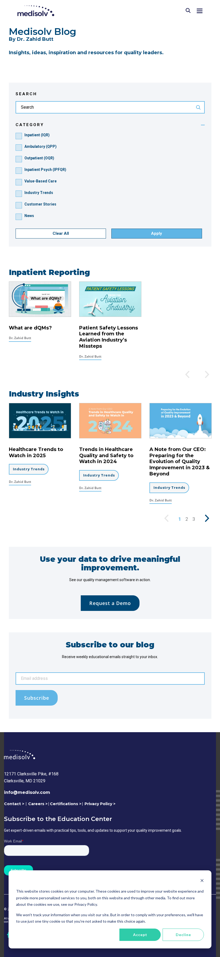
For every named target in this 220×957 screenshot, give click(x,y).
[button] (200, 10)
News (29, 216)
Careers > (37, 803)
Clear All (61, 233)
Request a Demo (110, 603)
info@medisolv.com (27, 792)
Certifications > (65, 803)
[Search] (188, 10)
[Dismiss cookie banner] (202, 881)
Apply (156, 233)
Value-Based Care (40, 181)
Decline (183, 934)
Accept (140, 934)
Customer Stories (40, 204)
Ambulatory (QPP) (40, 146)
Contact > (14, 803)
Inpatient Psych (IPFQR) (45, 169)
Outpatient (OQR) (39, 158)
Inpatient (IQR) (37, 135)
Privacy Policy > (100, 803)
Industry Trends (38, 192)
